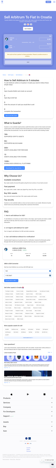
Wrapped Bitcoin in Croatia (31, 291)
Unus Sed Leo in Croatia (44, 291)
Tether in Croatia (17, 307)
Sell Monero (23, 332)
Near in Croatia (38, 310)
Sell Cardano (30, 329)
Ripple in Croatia (38, 302)
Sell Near (30, 332)
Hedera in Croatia (19, 296)
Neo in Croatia (29, 310)
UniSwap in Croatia (9, 293)
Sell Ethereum (8, 332)
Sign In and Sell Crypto (11, 115)
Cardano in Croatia (18, 316)
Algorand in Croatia (18, 302)
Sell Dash (38, 329)
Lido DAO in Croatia (9, 296)
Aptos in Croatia (8, 302)
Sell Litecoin (16, 332)
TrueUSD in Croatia (19, 293)
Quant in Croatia (29, 293)
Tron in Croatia (8, 307)
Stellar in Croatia (8, 305)
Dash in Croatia (8, 316)
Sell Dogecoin (45, 329)
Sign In (48, 1)
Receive (49, 44)
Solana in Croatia (27, 307)
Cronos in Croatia (19, 291)
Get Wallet (28, 29)
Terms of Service (6, 459)
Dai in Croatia (42, 296)
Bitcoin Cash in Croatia (9, 319)
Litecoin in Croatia (18, 313)
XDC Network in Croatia (19, 305)
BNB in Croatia (20, 319)
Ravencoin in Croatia (37, 307)
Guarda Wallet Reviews (29, 449)
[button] (54, 2)
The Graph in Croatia (9, 291)
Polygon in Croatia (9, 310)
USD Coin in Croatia (40, 305)
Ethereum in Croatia (29, 313)
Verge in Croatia (30, 305)
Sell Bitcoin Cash (15, 329)
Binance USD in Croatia (30, 299)
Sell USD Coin (44, 332)
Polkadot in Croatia (19, 310)
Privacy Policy (12, 459)
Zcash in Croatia (28, 302)
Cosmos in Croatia (9, 299)
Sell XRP (7, 334)
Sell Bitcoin (23, 329)
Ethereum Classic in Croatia (31, 296)
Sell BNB (7, 329)
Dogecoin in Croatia (40, 313)
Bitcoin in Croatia (28, 316)
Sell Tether (37, 332)
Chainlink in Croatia (19, 299)
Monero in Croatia (8, 313)
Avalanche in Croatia (42, 299)
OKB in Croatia (38, 293)
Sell (50, 36)
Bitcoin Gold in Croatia (38, 316)
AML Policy (18, 459)
